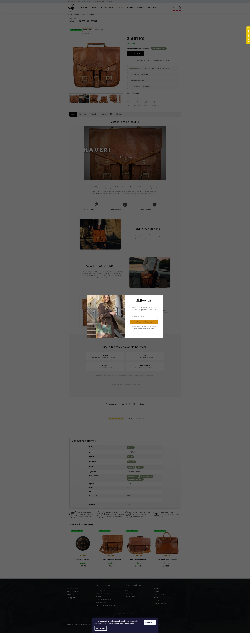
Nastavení (100, 628)
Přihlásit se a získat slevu (144, 322)
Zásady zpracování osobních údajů (144, 328)
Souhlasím (149, 622)
